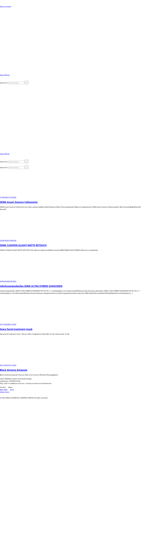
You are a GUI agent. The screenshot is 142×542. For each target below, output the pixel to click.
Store (12, 390)
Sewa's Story (4, 392)
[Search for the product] (26, 82)
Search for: (4, 83)
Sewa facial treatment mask (16, 329)
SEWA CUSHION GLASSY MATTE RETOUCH (23, 245)
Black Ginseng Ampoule (13, 370)
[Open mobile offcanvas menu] (1, 85)
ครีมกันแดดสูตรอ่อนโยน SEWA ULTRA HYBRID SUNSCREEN (31, 286)
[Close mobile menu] (1, 164)
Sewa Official (4, 75)
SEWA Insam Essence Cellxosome (19, 202)
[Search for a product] (2, 79)
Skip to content (5, 6)
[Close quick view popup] (1, 4)
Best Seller (4, 390)
